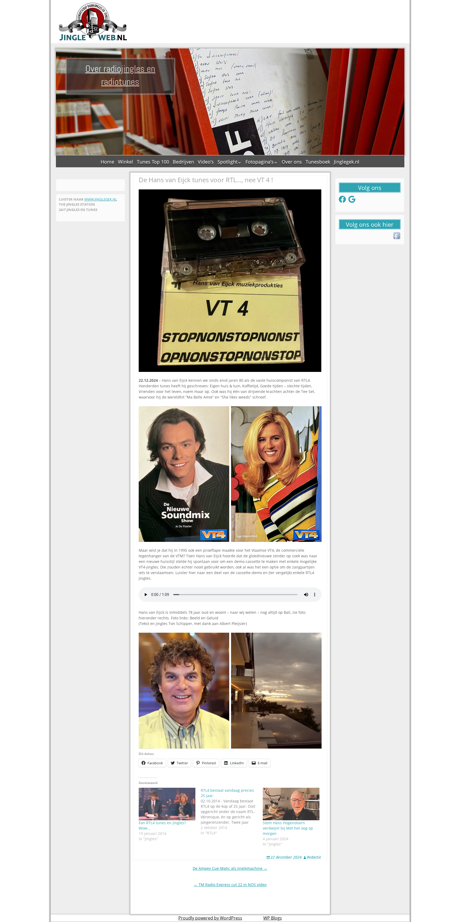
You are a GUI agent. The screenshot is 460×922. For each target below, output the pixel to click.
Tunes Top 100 (153, 162)
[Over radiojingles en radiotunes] (93, 21)
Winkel (125, 162)
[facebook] (397, 236)
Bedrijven (183, 162)
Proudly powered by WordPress (210, 918)
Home (107, 162)
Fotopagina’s (259, 162)
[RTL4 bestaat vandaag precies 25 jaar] (232, 812)
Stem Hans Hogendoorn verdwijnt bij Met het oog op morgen (288, 828)
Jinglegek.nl (346, 162)
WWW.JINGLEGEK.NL (100, 199)
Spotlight (227, 162)
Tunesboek (318, 162)
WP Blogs (272, 918)
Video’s (206, 162)
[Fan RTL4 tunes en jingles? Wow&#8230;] (167, 804)
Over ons (292, 162)
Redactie (314, 857)
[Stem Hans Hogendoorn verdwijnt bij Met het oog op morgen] (291, 804)
